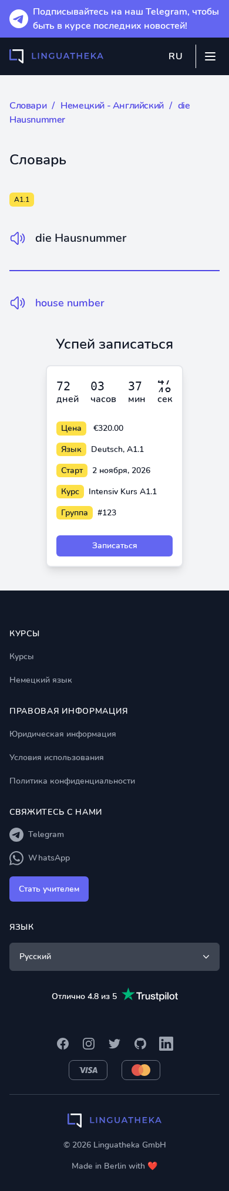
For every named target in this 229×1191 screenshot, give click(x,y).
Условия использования (56, 757)
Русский (35, 956)
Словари (27, 105)
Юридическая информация (62, 734)
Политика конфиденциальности (72, 781)
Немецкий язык (40, 680)
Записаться (114, 545)
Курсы (21, 656)
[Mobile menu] (210, 56)
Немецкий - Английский (112, 105)
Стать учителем (49, 889)
